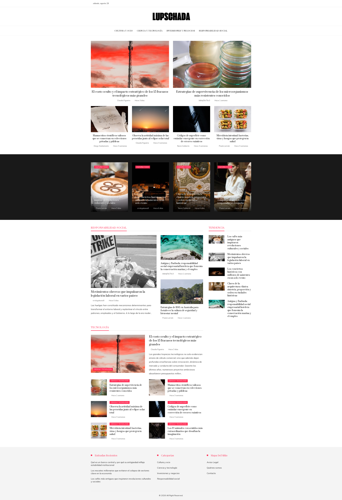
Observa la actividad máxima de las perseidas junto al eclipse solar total (150, 137)
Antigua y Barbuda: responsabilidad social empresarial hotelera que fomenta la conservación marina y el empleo (182, 266)
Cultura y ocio (101, 167)
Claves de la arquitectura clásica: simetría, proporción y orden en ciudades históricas (239, 289)
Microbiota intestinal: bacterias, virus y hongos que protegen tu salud (233, 138)
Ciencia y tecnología (103, 369)
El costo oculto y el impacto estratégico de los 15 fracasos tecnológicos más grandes (130, 94)
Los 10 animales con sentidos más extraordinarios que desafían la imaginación (185, 431)
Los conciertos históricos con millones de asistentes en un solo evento (238, 273)
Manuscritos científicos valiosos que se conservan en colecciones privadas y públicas (109, 138)
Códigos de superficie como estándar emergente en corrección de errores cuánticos (192, 138)
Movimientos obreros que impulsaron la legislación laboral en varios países (118, 294)
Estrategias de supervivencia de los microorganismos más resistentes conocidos (212, 94)
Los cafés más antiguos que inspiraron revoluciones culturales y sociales (237, 242)
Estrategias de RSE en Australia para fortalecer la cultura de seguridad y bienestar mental (179, 310)
